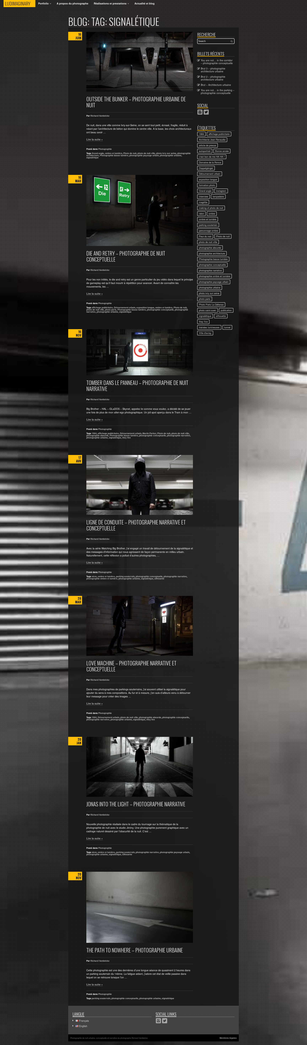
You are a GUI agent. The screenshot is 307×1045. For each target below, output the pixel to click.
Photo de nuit (129, 153)
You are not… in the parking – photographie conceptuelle (217, 91)
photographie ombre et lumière (101, 578)
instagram (221, 190)
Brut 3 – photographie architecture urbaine (213, 70)
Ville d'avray (205, 333)
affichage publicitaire (102, 307)
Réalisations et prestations (110, 3)
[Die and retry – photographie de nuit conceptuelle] (139, 210)
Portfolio (43, 3)
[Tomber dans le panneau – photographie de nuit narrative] (139, 352)
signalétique (92, 157)
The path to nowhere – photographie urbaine (134, 950)
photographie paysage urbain (144, 155)
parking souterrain (125, 576)
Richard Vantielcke (99, 115)
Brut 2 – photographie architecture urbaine (213, 78)
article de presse (207, 145)
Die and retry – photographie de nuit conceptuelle (125, 256)
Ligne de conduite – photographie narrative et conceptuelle (136, 525)
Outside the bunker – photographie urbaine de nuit (136, 102)
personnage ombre (208, 230)
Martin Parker (149, 433)
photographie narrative (178, 435)
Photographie (105, 149)
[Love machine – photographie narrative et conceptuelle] (139, 626)
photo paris (110, 309)
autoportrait (205, 151)
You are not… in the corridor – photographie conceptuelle (217, 61)
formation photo (207, 185)
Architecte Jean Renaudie (212, 139)
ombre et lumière (113, 153)
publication (226, 310)
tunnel (227, 327)
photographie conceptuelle (160, 309)
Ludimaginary (20, 3)
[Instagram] (200, 112)
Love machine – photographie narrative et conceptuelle (131, 666)
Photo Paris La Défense (211, 304)
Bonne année (222, 151)
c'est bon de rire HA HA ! (212, 156)
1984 (94, 433)
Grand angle (98, 153)
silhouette (159, 578)
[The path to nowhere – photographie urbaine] (139, 907)
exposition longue (145, 307)
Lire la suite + (94, 139)
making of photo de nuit (211, 208)
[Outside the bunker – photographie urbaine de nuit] (139, 62)
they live (126, 437)
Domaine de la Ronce (210, 162)
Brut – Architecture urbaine (216, 85)
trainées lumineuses (209, 327)
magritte (203, 202)
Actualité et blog (144, 3)
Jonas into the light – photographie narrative (135, 804)
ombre (212, 213)
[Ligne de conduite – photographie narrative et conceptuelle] (139, 485)
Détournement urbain (124, 307)
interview (203, 196)
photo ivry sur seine (166, 153)
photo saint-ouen (207, 310)
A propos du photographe (72, 3)
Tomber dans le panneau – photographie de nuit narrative (137, 386)
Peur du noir (205, 236)
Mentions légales (228, 1037)
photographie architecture (212, 253)
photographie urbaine (170, 155)
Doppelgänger (206, 168)
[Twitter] (206, 112)
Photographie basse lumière (114, 155)
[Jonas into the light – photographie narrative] (139, 767)
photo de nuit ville (146, 153)
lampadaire (218, 196)
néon (94, 576)
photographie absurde (97, 435)
